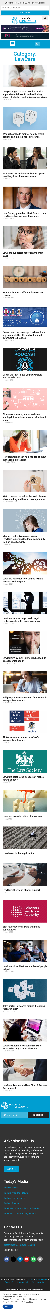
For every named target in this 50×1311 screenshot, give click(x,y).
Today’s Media (11, 1187)
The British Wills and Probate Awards (21, 1208)
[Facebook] (6, 1259)
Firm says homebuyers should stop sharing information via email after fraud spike (24, 417)
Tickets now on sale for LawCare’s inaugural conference (21, 739)
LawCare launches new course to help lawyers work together (23, 580)
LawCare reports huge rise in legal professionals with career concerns (21, 620)
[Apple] (40, 1259)
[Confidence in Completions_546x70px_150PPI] (25, 31)
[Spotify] (33, 1259)
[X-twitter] (13, 1259)
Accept (8, 1306)
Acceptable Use (38, 1282)
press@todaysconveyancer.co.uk (19, 1245)
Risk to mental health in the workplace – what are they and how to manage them (24, 498)
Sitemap (29, 1279)
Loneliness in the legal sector (18, 853)
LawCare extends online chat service (22, 816)
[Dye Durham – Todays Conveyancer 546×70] (25, 38)
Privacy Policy (41, 1279)
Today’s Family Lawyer (14, 1198)
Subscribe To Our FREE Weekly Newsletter (25, 2)
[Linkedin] (20, 1259)
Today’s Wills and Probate (16, 1193)
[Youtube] (26, 1259)
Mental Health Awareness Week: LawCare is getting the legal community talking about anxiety (24, 539)
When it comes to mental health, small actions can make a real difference (23, 135)
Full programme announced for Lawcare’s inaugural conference (25, 699)
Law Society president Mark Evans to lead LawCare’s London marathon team (25, 215)
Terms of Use (10, 1282)
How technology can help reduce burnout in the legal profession (24, 458)
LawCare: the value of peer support (21, 890)
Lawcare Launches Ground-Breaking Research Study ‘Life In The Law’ (22, 1047)
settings (29, 1301)
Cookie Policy (24, 1282)
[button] (12, 43)
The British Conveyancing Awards (20, 1213)
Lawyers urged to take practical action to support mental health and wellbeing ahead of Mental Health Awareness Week (25, 94)
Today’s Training (11, 1203)
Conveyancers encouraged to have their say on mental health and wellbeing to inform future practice (24, 335)
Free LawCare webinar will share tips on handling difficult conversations (24, 175)
